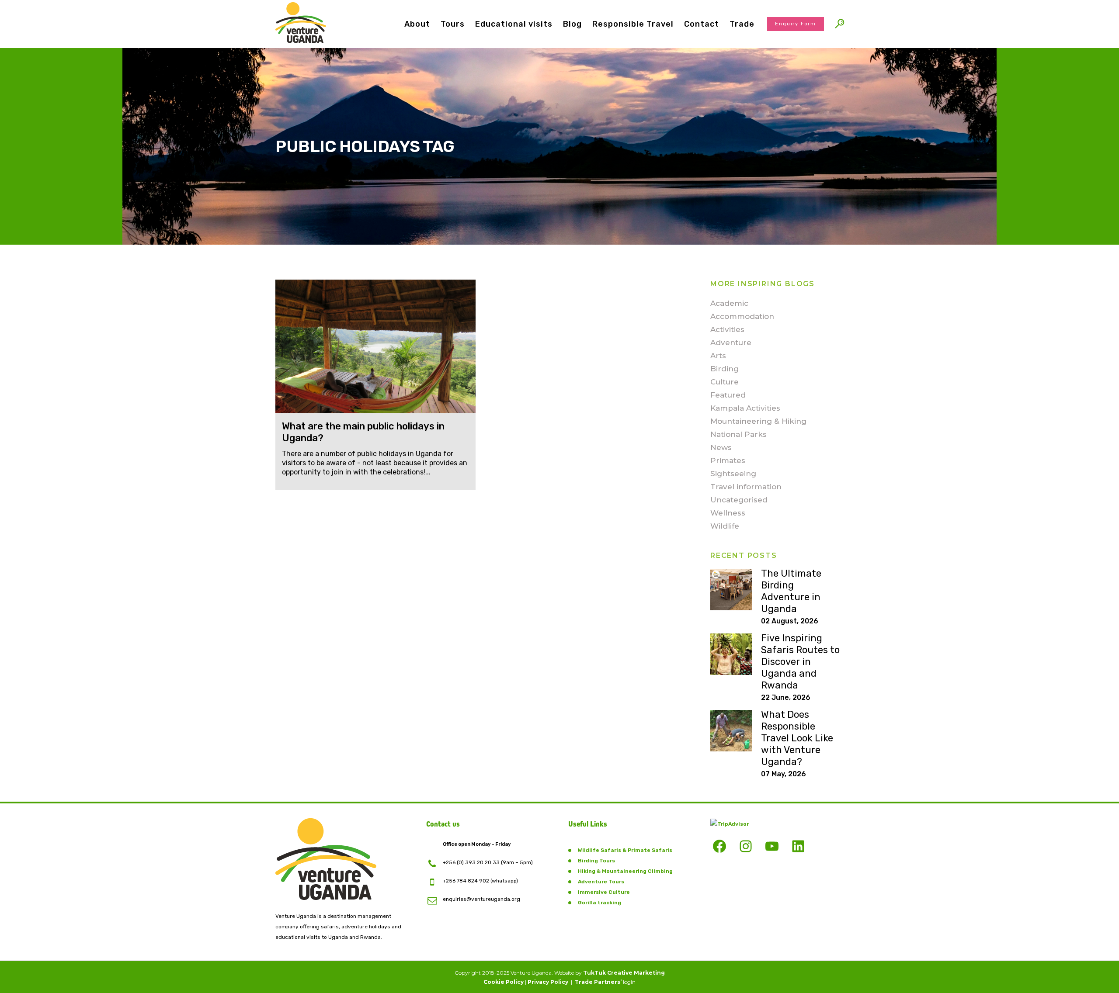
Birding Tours (596, 861)
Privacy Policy (548, 982)
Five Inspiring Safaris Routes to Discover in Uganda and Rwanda (800, 661)
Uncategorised (739, 499)
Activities (727, 329)
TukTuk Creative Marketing (624, 972)
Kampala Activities (745, 408)
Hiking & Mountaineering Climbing (625, 871)
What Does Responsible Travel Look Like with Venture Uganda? (797, 738)
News (721, 447)
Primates (727, 460)
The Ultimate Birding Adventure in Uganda (791, 591)
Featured (728, 395)
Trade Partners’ (598, 982)
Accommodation (742, 316)
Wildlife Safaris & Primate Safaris (625, 850)
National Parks (738, 434)
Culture (724, 381)
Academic (729, 303)
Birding (724, 368)
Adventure (730, 342)
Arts (718, 355)
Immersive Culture (604, 892)
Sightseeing (733, 473)
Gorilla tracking (599, 903)
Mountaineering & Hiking (758, 421)
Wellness (727, 513)
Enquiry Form (795, 24)
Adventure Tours (601, 882)
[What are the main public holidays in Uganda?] (375, 346)
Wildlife (724, 526)
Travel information (746, 486)
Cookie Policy (503, 982)
